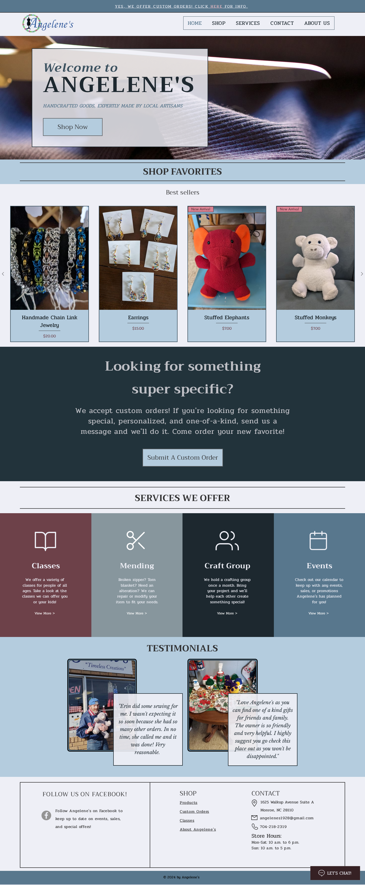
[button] (44, 613)
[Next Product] (362, 274)
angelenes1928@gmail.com (283, 818)
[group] (182, 274)
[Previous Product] (3, 274)
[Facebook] (46, 815)
